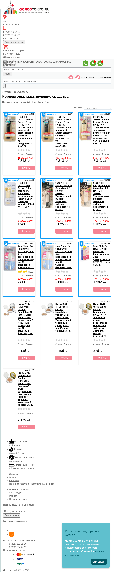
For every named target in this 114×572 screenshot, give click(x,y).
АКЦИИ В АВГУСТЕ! (24, 62)
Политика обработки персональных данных (31, 484)
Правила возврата (18, 499)
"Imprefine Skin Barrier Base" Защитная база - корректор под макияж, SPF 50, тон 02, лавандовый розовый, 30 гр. (26, 257)
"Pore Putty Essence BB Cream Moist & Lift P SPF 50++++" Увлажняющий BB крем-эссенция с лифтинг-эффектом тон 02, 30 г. (101, 196)
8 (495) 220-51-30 (17, 544)
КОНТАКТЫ (9, 65)
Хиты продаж (16, 493)
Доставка (13, 474)
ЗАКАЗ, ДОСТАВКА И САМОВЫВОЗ (53, 62)
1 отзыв (33, 272)
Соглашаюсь (99, 561)
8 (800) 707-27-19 (17, 547)
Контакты (14, 480)
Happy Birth (25, 102)
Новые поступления (19, 489)
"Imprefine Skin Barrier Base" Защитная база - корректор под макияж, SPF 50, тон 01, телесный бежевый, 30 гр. (63, 257)
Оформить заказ (11, 57)
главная (8, 62)
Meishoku (38, 102)
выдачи (11, 24)
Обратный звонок (14, 42)
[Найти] (4, 86)
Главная (13, 496)
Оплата (12, 477)
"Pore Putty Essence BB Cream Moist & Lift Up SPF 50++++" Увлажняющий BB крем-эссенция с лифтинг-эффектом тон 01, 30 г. (63, 196)
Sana (47, 102)
